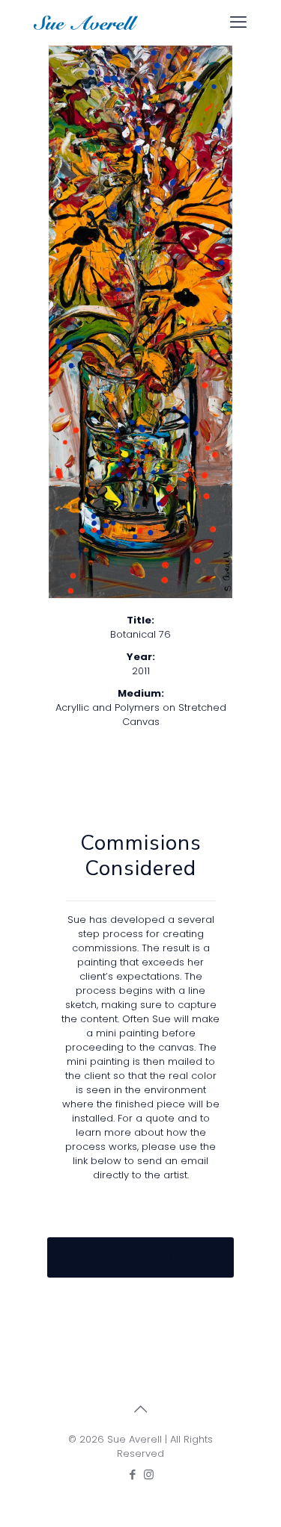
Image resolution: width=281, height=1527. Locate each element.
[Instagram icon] (148, 1474)
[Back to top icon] (141, 1409)
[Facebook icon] (133, 1474)
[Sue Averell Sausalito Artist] (86, 22)
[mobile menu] (238, 22)
